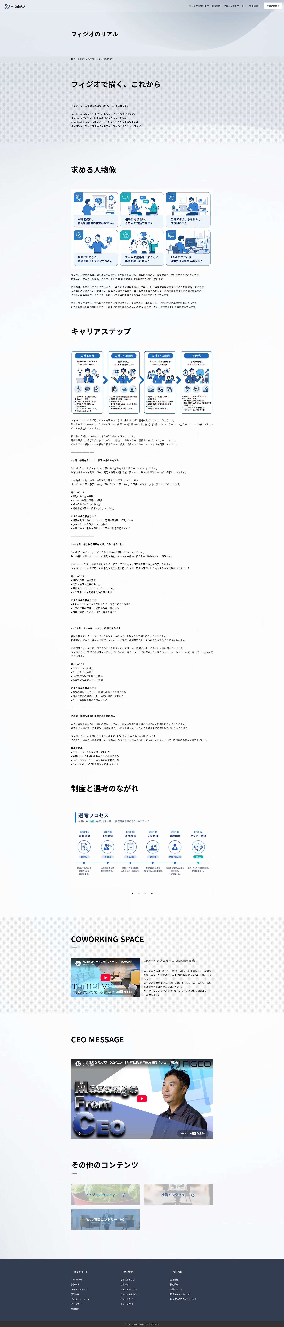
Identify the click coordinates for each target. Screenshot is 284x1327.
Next (209, 847)
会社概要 (75, 1308)
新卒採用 (125, 1284)
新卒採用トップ (128, 1279)
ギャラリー (76, 1304)
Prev (74, 847)
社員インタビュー (129, 1299)
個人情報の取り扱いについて (183, 1299)
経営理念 (75, 1284)
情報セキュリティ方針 (180, 1294)
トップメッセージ (79, 1289)
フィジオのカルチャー (131, 1294)
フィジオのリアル (129, 1289)
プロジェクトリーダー (81, 1299)
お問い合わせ (176, 1289)
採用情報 (174, 1284)
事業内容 (75, 1294)
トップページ (77, 1279)
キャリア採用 (127, 1304)
